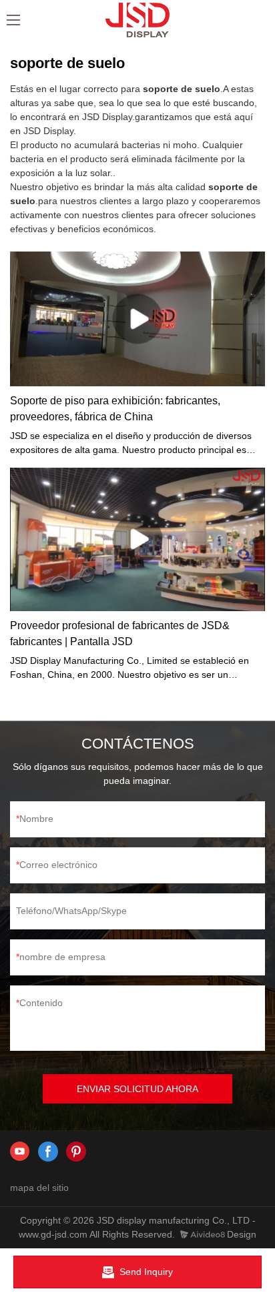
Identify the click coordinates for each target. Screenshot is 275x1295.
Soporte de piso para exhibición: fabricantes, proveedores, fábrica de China (115, 408)
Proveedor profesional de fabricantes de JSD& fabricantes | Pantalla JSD (120, 633)
